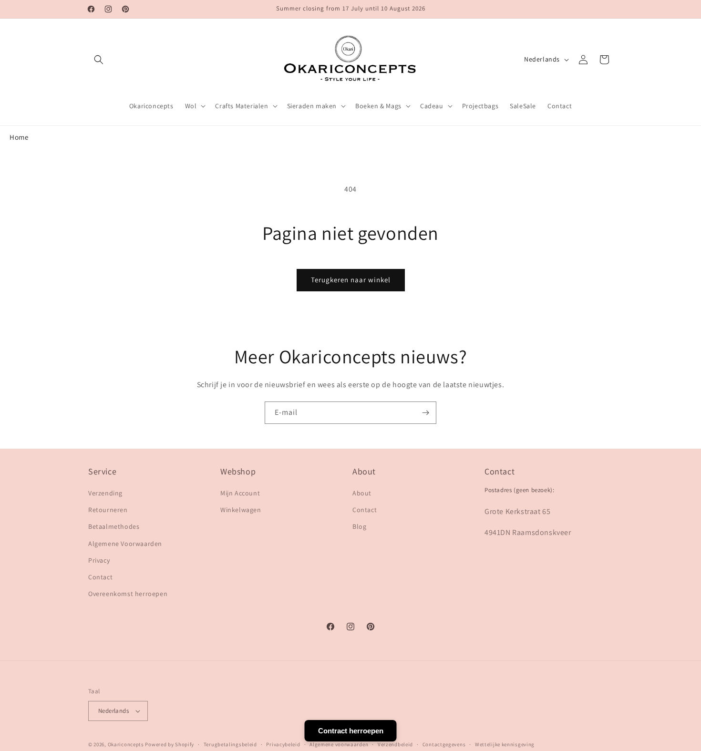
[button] (98, 59)
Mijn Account (240, 493)
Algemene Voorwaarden (125, 543)
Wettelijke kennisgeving (505, 744)
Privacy (99, 560)
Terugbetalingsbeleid (230, 744)
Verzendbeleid (395, 744)
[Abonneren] (425, 412)
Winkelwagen (240, 509)
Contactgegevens (444, 744)
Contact (100, 577)
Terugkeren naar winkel (351, 279)
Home (19, 137)
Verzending (105, 493)
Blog (359, 526)
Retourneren (108, 509)
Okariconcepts (126, 744)
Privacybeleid (283, 744)
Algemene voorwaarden (338, 744)
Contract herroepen (350, 731)
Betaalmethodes (113, 526)
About (361, 493)
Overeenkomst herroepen (127, 593)
